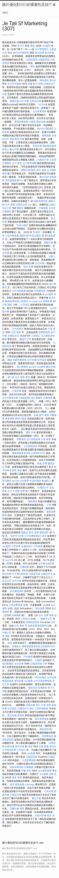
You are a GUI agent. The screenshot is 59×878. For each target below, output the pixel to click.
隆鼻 (33, 170)
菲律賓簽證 (40, 290)
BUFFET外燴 (17, 535)
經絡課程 (44, 80)
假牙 (44, 535)
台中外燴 (24, 101)
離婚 (4, 339)
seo (30, 204)
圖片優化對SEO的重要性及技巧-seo (28, 8)
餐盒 (28, 377)
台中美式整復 (14, 83)
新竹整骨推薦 (42, 718)
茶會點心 (16, 646)
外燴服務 (16, 615)
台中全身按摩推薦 (42, 680)
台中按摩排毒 (39, 111)
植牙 (38, 232)
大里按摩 (16, 390)
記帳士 (52, 204)
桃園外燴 (14, 101)
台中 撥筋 (10, 204)
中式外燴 (42, 104)
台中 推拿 (17, 163)
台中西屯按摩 (9, 749)
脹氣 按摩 (42, 463)
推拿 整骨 (17, 777)
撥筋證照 (44, 532)
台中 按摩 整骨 (46, 615)
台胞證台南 (43, 159)
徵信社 (52, 80)
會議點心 (46, 480)
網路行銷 (25, 170)
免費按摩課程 (19, 359)
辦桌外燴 (41, 121)
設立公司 (6, 580)
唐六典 (10, 377)
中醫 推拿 (26, 770)
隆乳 (32, 66)
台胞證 (32, 121)
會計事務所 (22, 366)
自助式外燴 (35, 101)
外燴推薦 (43, 208)
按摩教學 (42, 687)
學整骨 (20, 715)
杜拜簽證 (41, 359)
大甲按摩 (15, 546)
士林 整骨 (46, 439)
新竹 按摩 (38, 83)
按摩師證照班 (33, 622)
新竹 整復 (41, 170)
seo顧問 (46, 45)
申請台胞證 (22, 225)
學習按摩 (37, 145)
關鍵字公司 (25, 339)
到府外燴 (9, 746)
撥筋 (32, 45)
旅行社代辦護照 (21, 52)
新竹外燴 (6, 573)
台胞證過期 (24, 397)
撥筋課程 (32, 501)
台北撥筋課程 (48, 335)
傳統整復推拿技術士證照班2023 (28, 453)
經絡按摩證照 (41, 201)
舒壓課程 (21, 439)
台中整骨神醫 (29, 163)
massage (30, 784)
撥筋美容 (32, 687)
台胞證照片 (27, 546)
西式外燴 (12, 715)
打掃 (48, 504)
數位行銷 (14, 149)
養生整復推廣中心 (14, 180)
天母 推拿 (46, 705)
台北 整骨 (20, 377)
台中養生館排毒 (46, 563)
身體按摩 (47, 301)
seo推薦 (31, 753)
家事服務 (46, 135)
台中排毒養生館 (10, 397)
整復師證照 (8, 680)
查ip (32, 708)
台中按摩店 (17, 328)
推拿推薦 (9, 418)
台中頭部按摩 (33, 439)
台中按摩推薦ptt (32, 535)
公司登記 (25, 304)
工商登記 (35, 335)
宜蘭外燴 (14, 808)
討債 (52, 622)
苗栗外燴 (30, 705)
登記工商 (6, 208)
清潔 (9, 642)
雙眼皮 (20, 208)
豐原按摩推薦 (21, 121)
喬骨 (22, 808)
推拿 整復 (17, 470)
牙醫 (30, 83)
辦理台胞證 (20, 418)
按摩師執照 (44, 332)
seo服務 (28, 680)
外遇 (4, 94)
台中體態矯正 (42, 49)
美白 (47, 408)
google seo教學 (37, 366)
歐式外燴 (49, 52)
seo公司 (9, 560)
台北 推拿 (19, 625)
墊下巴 (20, 45)
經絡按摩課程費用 (37, 625)
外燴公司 (6, 632)
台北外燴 (39, 263)
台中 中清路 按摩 (16, 491)
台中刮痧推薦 (19, 290)
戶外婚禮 (38, 546)
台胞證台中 (49, 83)
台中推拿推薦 (45, 770)
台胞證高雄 (31, 59)
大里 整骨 (16, 332)
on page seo (35, 301)
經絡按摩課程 (16, 767)
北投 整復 (44, 746)
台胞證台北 (13, 335)
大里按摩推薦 (15, 604)
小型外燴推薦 (12, 235)
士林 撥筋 (7, 304)
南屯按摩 (39, 52)
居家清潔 (14, 138)
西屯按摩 (18, 680)
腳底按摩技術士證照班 (16, 301)
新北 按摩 (28, 266)
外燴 (22, 138)
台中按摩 (51, 677)
